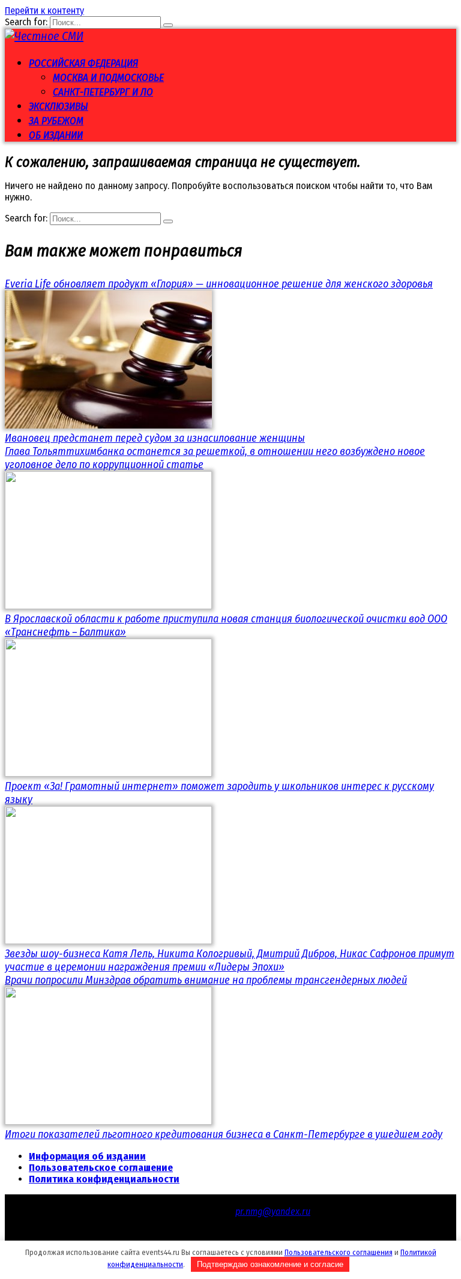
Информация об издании (87, 1156)
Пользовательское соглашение (101, 1167)
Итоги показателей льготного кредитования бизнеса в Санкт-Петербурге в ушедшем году (223, 1134)
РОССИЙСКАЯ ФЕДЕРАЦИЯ (83, 63)
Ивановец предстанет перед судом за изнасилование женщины (155, 438)
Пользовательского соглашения (339, 1252)
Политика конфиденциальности (104, 1179)
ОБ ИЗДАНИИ (56, 135)
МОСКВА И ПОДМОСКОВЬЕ (108, 77)
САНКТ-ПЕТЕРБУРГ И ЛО (103, 92)
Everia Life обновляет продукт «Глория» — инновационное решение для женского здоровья (219, 283)
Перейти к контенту (44, 10)
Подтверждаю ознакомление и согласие (270, 1264)
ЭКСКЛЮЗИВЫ (58, 106)
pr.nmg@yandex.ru (272, 1211)
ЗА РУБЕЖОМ (56, 121)
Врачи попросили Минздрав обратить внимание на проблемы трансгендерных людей (206, 980)
